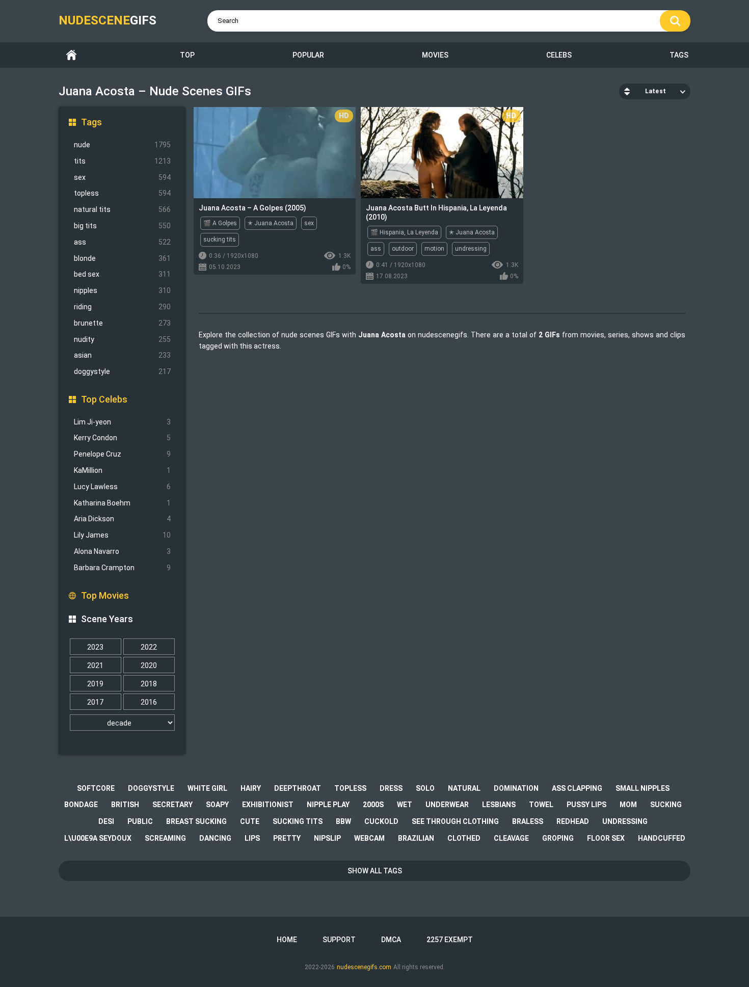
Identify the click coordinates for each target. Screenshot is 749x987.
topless (122, 193)
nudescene (107, 20)
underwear (447, 805)
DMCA (391, 940)
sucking (666, 805)
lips (252, 838)
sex (122, 177)
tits (122, 161)
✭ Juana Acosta (270, 223)
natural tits (122, 209)
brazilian (416, 838)
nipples (122, 290)
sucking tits (219, 239)
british (125, 805)
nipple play (328, 805)
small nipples (643, 788)
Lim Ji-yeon (122, 422)
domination (516, 788)
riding (122, 307)
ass (122, 242)
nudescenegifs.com (364, 967)
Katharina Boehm (122, 503)
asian (122, 355)
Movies (435, 55)
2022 (149, 647)
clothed (463, 838)
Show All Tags (374, 871)
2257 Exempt (449, 940)
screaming (165, 838)
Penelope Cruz (122, 454)
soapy (217, 805)
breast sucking (196, 821)
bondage (81, 805)
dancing (215, 838)
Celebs (559, 55)
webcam (369, 838)
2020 (149, 665)
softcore (96, 788)
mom (628, 805)
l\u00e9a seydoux (97, 838)
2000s (373, 805)
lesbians (499, 805)
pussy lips (586, 805)
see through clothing (455, 821)
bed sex (122, 274)
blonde (122, 258)
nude (122, 145)
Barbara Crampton (122, 568)
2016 (149, 702)
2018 (149, 684)
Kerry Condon (122, 438)
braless (527, 821)
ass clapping (577, 788)
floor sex (606, 838)
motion (434, 248)
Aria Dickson (122, 519)
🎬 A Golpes (220, 223)
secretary (172, 805)
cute (249, 821)
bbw (343, 821)
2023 (95, 647)
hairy (250, 788)
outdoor (403, 248)
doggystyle (122, 371)
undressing (471, 248)
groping (558, 838)
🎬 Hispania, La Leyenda (404, 232)
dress (391, 788)
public (140, 821)
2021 (95, 665)
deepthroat (297, 788)
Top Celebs (104, 399)
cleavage (511, 838)
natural (464, 788)
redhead (572, 821)
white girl (207, 788)
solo (425, 788)
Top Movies (105, 595)
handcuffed (661, 838)
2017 (95, 702)
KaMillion (122, 470)
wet (404, 805)
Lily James (122, 535)
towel (541, 805)
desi (106, 821)
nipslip (327, 838)
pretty (287, 838)
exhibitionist (267, 805)
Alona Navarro (122, 551)
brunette (122, 323)
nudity (122, 339)
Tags (679, 55)
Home (71, 55)
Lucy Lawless (122, 487)
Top (187, 55)
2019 (95, 684)
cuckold (381, 821)
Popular (308, 55)
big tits (122, 226)
